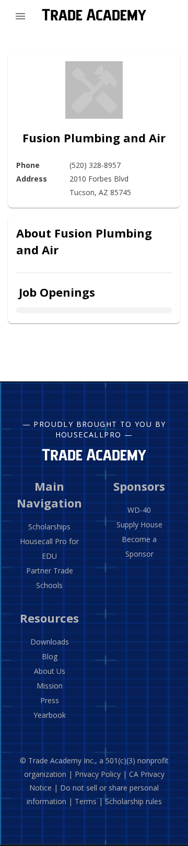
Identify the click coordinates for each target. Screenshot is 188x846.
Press (49, 700)
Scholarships (49, 527)
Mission (50, 686)
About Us (49, 671)
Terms (86, 801)
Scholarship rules (133, 801)
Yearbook (49, 715)
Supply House (139, 524)
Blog (49, 656)
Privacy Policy (98, 774)
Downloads (49, 642)
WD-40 (139, 510)
